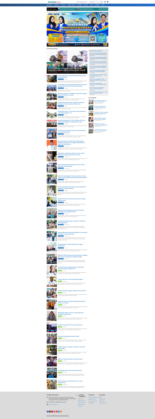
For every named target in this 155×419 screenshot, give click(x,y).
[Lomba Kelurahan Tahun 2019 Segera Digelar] (52, 282)
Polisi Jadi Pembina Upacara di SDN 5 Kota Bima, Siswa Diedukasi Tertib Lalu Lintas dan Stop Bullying (86, 9)
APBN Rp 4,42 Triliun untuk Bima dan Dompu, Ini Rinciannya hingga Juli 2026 (101, 113)
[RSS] (61, 412)
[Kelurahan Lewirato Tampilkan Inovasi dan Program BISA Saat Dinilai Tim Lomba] (52, 96)
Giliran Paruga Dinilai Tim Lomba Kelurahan (70, 325)
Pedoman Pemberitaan (93, 397)
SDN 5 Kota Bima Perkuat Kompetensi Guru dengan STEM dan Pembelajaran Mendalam (105, 9)
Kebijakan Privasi (92, 399)
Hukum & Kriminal (82, 402)
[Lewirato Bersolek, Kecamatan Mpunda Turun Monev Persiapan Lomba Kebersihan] (52, 236)
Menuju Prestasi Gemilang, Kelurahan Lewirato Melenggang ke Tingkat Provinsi (71, 210)
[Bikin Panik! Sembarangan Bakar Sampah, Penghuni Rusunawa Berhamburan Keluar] (91, 119)
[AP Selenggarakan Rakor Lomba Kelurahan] (52, 373)
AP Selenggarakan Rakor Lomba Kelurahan (70, 370)
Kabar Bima (60, 270)
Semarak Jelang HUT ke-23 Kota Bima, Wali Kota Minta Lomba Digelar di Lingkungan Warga (71, 121)
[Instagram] (54, 412)
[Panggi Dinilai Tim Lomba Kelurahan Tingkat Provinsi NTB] (52, 247)
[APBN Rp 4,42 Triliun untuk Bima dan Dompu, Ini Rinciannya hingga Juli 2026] (91, 113)
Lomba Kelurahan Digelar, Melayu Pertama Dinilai (72, 290)
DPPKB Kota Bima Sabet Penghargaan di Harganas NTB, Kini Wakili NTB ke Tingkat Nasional (101, 124)
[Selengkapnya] (76, 394)
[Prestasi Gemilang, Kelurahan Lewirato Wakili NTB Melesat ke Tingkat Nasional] (52, 190)
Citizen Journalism (102, 402)
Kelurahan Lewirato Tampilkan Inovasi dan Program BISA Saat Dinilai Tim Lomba (72, 94)
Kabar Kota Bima (50, 66)
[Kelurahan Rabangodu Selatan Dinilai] (52, 339)
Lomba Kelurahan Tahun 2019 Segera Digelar (70, 279)
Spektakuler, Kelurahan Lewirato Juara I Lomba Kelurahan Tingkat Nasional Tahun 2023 (71, 153)
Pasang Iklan (101, 401)
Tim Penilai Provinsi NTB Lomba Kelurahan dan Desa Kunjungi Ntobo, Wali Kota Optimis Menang (72, 85)
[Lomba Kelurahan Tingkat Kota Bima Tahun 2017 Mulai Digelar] (52, 350)
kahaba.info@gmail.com (54, 404)
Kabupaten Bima (81, 404)
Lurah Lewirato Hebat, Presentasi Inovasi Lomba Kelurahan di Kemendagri (71, 165)
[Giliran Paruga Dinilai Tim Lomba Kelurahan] (52, 327)
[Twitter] (50, 412)
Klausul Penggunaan (93, 401)
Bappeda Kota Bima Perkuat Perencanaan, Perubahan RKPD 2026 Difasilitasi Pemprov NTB (98, 84)
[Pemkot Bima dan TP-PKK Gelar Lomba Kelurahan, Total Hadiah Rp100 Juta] (52, 114)
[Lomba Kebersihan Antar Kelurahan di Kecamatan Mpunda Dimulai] (52, 78)
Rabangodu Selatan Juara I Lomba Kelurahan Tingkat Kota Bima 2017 (71, 313)
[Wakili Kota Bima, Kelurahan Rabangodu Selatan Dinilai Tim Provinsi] (52, 304)
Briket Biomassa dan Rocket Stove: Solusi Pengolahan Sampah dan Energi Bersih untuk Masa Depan (100, 130)
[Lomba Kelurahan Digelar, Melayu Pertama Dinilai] (52, 293)
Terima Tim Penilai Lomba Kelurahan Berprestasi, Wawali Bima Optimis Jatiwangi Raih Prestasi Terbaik (66, 69)
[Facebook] (48, 412)
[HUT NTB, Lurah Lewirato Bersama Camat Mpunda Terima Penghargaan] (52, 133)
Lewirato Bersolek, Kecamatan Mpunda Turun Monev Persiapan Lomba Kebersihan (72, 233)
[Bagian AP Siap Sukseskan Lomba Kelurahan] (52, 361)
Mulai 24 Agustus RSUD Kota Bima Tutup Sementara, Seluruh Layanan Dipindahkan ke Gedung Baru (98, 92)
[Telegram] (59, 412)
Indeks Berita (91, 402)
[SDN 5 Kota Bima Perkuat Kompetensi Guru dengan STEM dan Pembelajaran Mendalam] (96, 9)
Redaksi (100, 397)
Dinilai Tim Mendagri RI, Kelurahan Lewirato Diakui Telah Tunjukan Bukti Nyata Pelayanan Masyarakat (72, 176)
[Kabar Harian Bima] (54, 1)
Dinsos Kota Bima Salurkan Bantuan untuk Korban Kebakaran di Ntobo (97, 71)
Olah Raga (80, 406)
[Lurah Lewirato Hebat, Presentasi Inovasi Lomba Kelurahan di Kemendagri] (52, 168)
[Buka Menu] (107, 2)
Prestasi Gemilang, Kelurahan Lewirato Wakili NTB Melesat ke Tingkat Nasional (72, 187)
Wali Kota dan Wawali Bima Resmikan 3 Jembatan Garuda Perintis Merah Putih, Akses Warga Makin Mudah (66, 9)
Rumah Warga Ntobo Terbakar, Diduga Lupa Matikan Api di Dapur (98, 75)
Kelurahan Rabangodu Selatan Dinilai (68, 336)
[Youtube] (57, 412)
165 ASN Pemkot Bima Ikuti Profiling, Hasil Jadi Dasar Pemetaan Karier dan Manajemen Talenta (100, 107)
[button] (102, 2)
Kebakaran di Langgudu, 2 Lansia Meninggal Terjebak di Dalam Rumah (98, 79)
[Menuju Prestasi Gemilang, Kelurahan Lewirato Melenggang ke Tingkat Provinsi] (52, 213)
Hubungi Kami (102, 399)
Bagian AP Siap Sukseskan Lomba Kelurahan (70, 359)
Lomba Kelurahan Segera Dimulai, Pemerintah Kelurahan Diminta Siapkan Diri (71, 267)
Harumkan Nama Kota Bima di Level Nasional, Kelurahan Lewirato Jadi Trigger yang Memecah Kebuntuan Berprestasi (71, 142)
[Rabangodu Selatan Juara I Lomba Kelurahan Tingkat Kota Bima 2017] (52, 316)
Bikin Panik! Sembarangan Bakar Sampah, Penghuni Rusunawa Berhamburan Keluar (97, 88)
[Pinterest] (52, 412)
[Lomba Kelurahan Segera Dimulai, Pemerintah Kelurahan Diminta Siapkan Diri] (52, 270)
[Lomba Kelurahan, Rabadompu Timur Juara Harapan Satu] (52, 384)
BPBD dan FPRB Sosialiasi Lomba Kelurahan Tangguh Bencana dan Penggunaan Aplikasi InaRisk (72, 255)
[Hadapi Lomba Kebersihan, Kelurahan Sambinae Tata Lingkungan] (52, 225)
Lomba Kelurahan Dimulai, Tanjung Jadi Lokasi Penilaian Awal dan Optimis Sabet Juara (71, 103)
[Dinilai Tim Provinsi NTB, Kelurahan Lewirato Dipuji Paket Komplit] (52, 202)
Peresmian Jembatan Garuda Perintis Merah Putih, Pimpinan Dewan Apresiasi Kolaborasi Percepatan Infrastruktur (98, 54)
